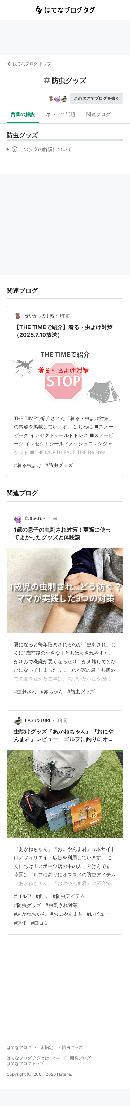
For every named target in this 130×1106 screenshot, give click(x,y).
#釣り (42, 896)
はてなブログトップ (25, 1063)
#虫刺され (25, 691)
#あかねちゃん (30, 914)
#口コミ (40, 923)
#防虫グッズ (59, 465)
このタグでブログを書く (97, 98)
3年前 (62, 720)
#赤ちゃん (52, 691)
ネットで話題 (60, 114)
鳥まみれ (33, 518)
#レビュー (98, 914)
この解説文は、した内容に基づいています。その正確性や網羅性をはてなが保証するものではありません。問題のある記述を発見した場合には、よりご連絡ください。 (39, 150)
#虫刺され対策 (61, 905)
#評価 (20, 923)
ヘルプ (59, 1057)
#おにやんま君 (66, 914)
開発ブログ (80, 1057)
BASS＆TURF (38, 720)
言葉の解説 (23, 114)
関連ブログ (98, 114)
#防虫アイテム (69, 896)
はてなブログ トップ (32, 63)
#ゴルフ (23, 896)
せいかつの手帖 (39, 315)
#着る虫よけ (27, 465)
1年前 (64, 315)
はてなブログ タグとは (28, 1057)
